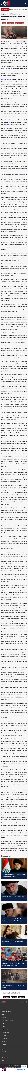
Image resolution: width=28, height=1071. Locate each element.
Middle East (5, 1029)
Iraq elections (17, 23)
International (5, 1032)
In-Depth (4, 23)
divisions (21, 174)
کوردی (3, 1055)
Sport (3, 1026)
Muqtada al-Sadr (5, 79)
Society (4, 1023)
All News (4, 1038)
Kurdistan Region (6, 1011)
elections (9, 119)
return (7, 124)
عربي (3, 1049)
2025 (23, 23)
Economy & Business (7, 1020)
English (4, 1052)
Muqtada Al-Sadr (10, 23)
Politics (4, 1014)
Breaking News (5, 9)
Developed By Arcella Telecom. (14, 1065)
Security (4, 1017)
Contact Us (5, 1058)
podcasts (4, 1041)
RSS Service (5, 1061)
